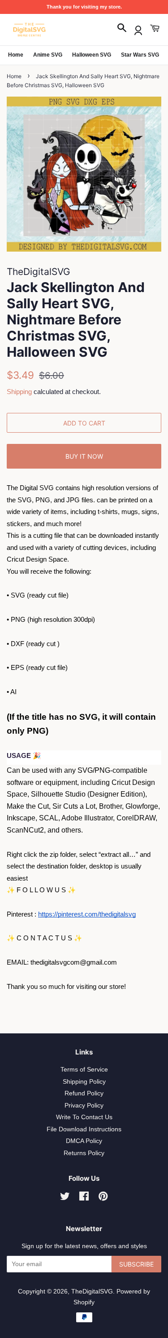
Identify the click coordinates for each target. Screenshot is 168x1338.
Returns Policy (84, 1153)
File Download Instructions (84, 1129)
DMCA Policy (84, 1141)
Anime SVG (47, 55)
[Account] (138, 28)
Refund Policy (84, 1093)
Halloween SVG (91, 55)
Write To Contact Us (84, 1117)
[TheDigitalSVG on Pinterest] (103, 1198)
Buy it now (84, 456)
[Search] (122, 28)
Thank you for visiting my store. (84, 6)
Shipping (19, 391)
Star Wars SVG (140, 55)
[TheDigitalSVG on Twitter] (65, 1198)
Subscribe (136, 1264)
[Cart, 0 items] (154, 28)
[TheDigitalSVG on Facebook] (84, 1198)
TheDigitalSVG (92, 1291)
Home (15, 55)
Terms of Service (84, 1069)
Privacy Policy (84, 1105)
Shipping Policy (84, 1081)
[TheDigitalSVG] (51, 29)
